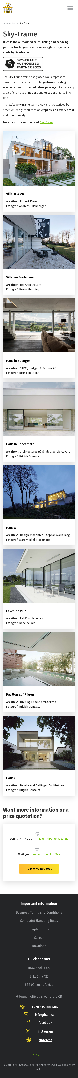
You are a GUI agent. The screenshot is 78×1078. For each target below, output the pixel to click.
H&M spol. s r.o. (39, 1055)
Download (39, 946)
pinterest (45, 1040)
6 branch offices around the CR (39, 996)
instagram (45, 1031)
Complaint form (39, 929)
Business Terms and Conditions (39, 912)
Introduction (9, 23)
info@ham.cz (44, 1015)
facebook (45, 1023)
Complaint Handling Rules (39, 921)
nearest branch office (46, 854)
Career (39, 938)
